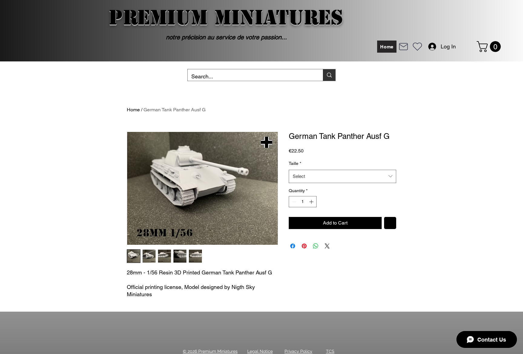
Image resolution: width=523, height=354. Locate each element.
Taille (295, 163)
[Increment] (312, 201)
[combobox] (342, 176)
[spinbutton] (302, 201)
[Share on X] (327, 246)
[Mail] (403, 47)
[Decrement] (293, 201)
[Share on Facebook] (292, 246)
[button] (490, 46)
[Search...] (329, 75)
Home (133, 110)
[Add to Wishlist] (390, 223)
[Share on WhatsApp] (315, 246)
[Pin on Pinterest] (304, 246)
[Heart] (417, 47)
